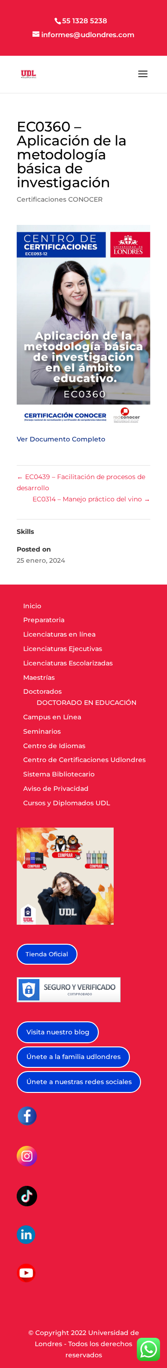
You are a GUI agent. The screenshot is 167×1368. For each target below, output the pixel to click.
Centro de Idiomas (54, 746)
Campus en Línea (52, 717)
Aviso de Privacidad (56, 788)
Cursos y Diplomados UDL (66, 803)
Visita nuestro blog (58, 1032)
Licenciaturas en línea (59, 634)
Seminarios (42, 731)
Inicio (32, 606)
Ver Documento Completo (61, 439)
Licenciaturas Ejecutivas (62, 649)
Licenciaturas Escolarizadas (68, 663)
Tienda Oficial (47, 954)
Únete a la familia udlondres (73, 1056)
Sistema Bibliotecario (59, 774)
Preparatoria (43, 620)
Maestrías (39, 677)
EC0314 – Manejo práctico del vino (91, 499)
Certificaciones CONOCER (60, 199)
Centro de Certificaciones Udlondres (84, 760)
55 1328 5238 (84, 20)
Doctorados (42, 691)
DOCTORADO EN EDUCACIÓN (86, 702)
